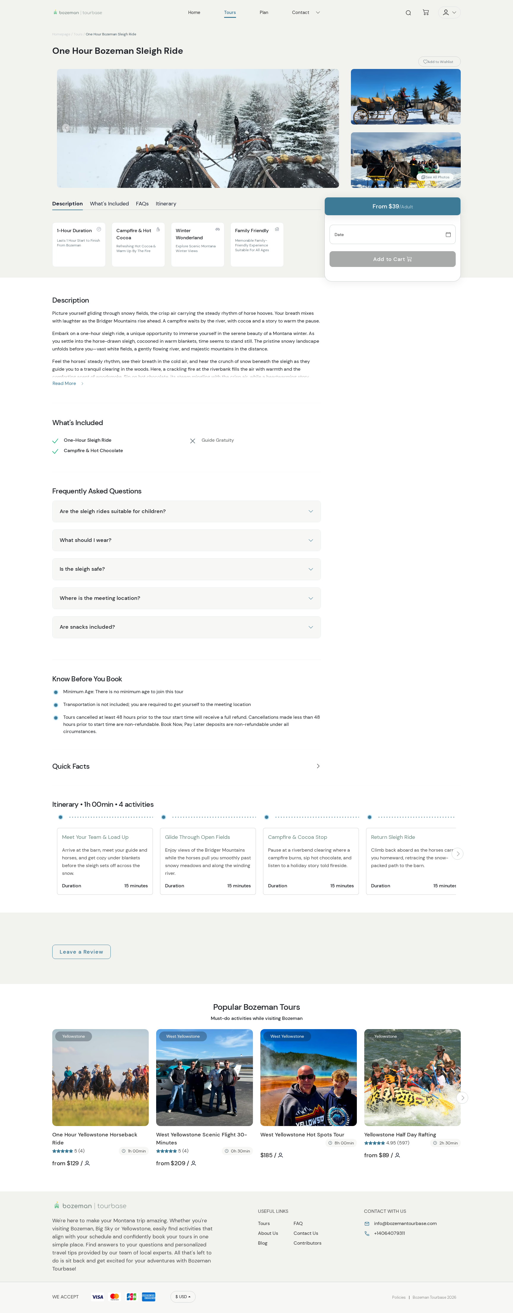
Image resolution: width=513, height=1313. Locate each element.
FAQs (142, 203)
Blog (262, 1243)
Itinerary (166, 203)
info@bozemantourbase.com (405, 1223)
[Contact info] (318, 12)
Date (339, 234)
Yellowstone (73, 1036)
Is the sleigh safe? (82, 569)
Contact (300, 12)
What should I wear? (85, 540)
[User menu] (449, 12)
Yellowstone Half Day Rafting (400, 1134)
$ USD (181, 1296)
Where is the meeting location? (100, 598)
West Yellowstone (183, 1036)
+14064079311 (389, 1233)
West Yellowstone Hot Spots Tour (302, 1134)
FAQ (298, 1223)
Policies (399, 1297)
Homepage (61, 34)
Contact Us (306, 1233)
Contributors (308, 1243)
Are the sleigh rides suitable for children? (113, 511)
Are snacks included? (87, 626)
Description (67, 203)
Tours (78, 34)
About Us (268, 1233)
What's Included (109, 203)
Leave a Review (81, 951)
